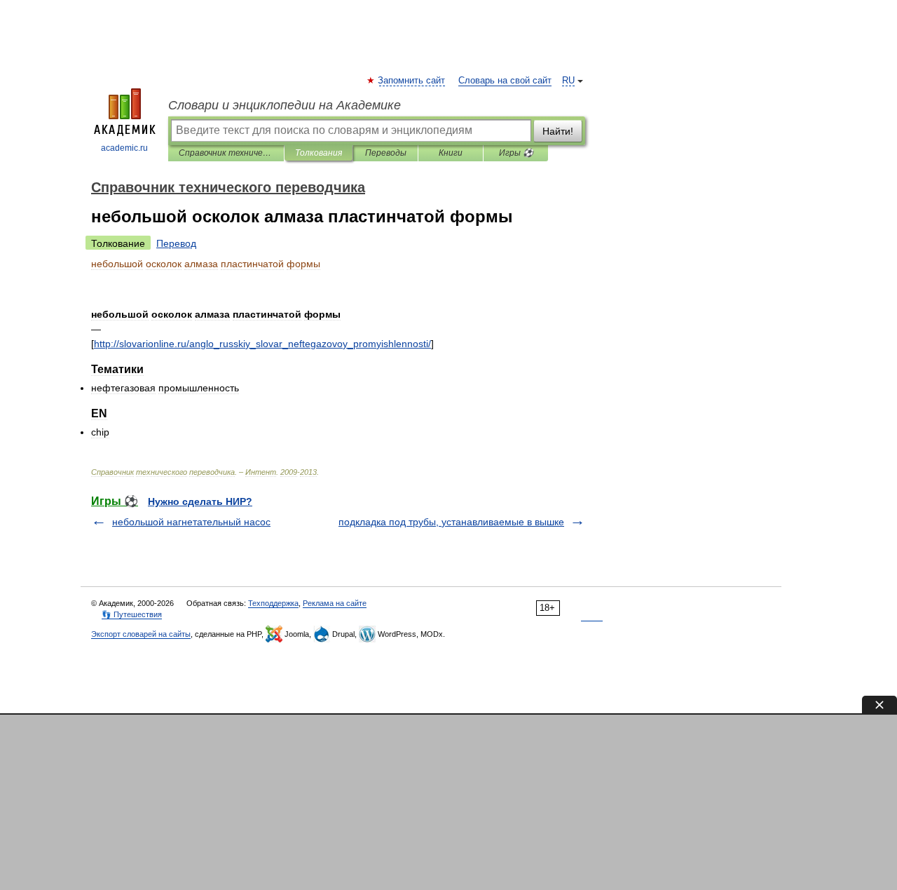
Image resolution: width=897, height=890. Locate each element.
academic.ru (124, 148)
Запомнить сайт (412, 81)
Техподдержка (273, 603)
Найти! (557, 131)
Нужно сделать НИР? (200, 501)
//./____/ (262, 343)
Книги (451, 153)
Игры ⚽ (516, 153)
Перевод (176, 243)
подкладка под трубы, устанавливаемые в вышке (451, 521)
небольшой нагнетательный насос (191, 521)
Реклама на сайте (335, 603)
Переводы (385, 153)
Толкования (318, 153)
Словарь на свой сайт (505, 81)
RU (568, 81)
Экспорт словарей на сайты (141, 634)
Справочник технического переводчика (226, 153)
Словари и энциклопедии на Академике (284, 105)
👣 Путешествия (132, 614)
